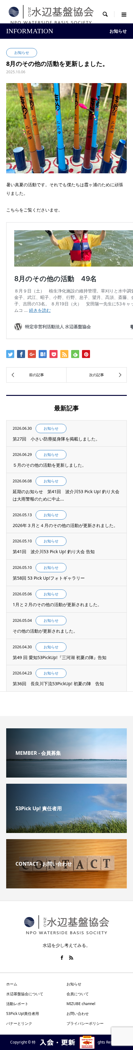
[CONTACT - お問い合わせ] (66, 886)
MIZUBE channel (80, 1003)
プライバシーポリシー (85, 1023)
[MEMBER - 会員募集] (66, 775)
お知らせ (73, 984)
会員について (77, 993)
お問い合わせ (77, 1013)
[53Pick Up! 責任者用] (66, 830)
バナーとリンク (19, 1023)
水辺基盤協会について (24, 993)
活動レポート (17, 1003)
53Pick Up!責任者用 (22, 1013)
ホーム (11, 984)
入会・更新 (66, 1042)
